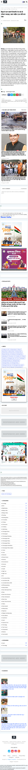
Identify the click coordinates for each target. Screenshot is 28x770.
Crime (8, 367)
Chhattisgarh (22, 358)
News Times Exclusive (14, 601)
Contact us (14, 755)
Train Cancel (14, 627)
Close (14, 399)
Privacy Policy (22, 755)
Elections (14, 559)
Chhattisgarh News (8, 7)
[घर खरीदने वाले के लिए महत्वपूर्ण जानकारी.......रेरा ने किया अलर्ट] (4, 321)
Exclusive (14, 564)
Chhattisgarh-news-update (18, 365)
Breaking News (19, 353)
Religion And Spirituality (14, 613)
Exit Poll (14, 566)
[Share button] (23, 95)
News (14, 592)
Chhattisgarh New (15, 360)
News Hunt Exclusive (14, 594)
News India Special (14, 596)
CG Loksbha (17, 356)
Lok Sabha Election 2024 (14, 582)
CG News (23, 356)
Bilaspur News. (19, 351)
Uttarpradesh (14, 629)
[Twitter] (11, 95)
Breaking (13, 353)
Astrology (4, 349)
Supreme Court (14, 622)
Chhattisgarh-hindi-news (6, 365)
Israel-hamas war (14, 580)
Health (14, 568)
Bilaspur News (11, 351)
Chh (17, 358)
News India (6, 217)
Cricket (3, 367)
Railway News (14, 608)
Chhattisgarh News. (15, 362)
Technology (8, 493)
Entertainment (14, 561)
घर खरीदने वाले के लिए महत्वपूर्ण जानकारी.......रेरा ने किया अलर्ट (17, 320)
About (9, 755)
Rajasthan (14, 610)
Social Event (14, 617)
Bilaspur (19, 349)
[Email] (20, 95)
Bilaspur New (4, 351)
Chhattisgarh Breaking (6, 360)
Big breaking (13, 349)
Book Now (14, 397)
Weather (14, 631)
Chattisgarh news (11, 358)
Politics (14, 603)
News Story (14, 599)
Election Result (19, 367)
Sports (3, 493)
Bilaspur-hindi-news (6, 353)
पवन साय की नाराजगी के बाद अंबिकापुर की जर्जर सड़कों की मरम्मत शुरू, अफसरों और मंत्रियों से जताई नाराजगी (13, 130)
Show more (23, 109)
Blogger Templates (12, 759)
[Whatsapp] (14, 95)
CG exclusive (11, 356)
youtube (17, 757)
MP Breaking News (14, 585)
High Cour (14, 571)
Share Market (14, 615)
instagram (11, 757)
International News (14, 578)
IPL (14, 575)
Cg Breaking (4, 356)
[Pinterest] (17, 95)
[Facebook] (9, 95)
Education (12, 367)
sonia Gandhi (14, 634)
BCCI (8, 349)
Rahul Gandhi (14, 606)
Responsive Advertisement (14, 410)
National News (14, 587)
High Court (14, 573)
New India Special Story (14, 589)
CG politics (4, 358)
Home (2, 7)
